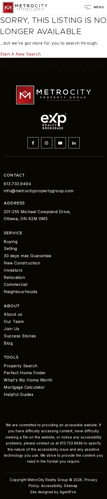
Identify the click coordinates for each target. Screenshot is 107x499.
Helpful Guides (18, 394)
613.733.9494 (17, 183)
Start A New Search (20, 54)
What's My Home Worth (28, 379)
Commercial (15, 284)
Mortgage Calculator (24, 387)
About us (13, 314)
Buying (10, 241)
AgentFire (68, 492)
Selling (10, 248)
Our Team (14, 321)
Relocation (14, 277)
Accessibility (51, 486)
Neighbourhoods (20, 291)
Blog (8, 343)
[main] (53, 36)
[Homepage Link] (25, 6)
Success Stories (20, 335)
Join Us (11, 328)
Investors (13, 270)
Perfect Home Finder (25, 372)
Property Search (21, 365)
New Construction (22, 262)
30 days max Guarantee (28, 255)
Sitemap (71, 486)
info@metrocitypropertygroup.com (39, 190)
